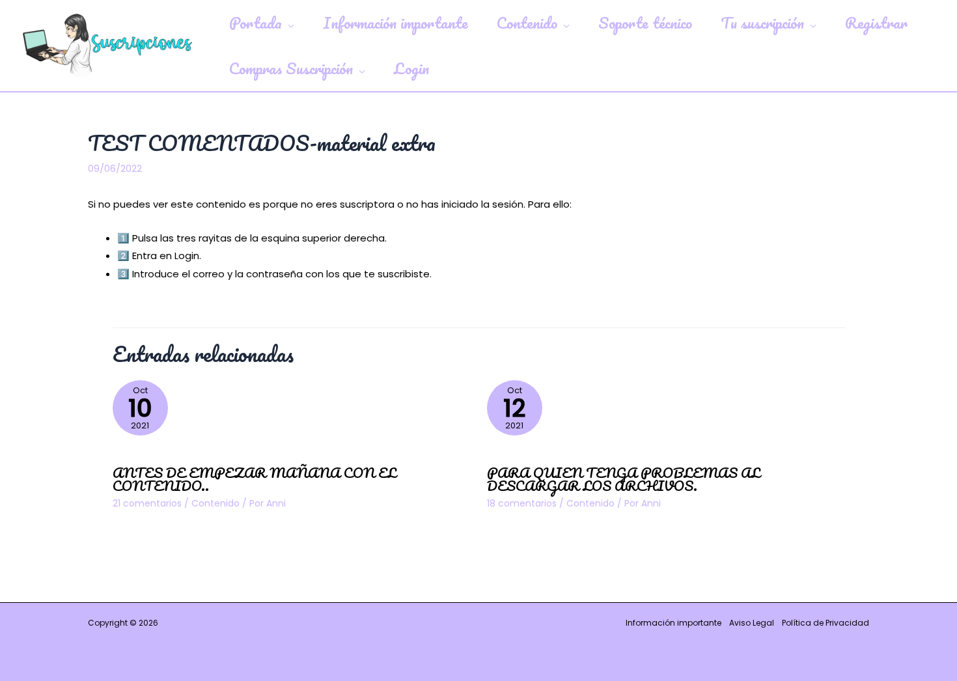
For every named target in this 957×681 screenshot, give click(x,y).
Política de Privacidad (825, 622)
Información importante (673, 622)
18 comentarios (522, 503)
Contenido (215, 503)
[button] (288, 23)
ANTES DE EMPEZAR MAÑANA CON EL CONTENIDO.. (254, 479)
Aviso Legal (751, 622)
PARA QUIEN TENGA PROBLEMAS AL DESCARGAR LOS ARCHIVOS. (623, 479)
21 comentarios (147, 503)
